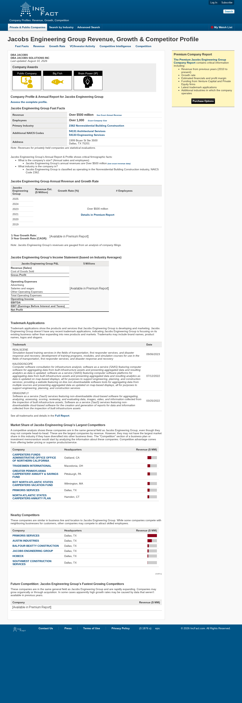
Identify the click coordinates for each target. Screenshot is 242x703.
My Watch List (223, 27)
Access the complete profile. (29, 101)
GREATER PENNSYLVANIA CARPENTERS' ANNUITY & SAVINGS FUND (35, 473)
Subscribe (226, 2)
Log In (213, 2)
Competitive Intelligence (115, 46)
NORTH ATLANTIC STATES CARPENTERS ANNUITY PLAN (31, 497)
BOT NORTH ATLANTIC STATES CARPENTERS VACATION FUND (32, 484)
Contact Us (46, 628)
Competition (143, 46)
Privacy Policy (121, 628)
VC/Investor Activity (82, 46)
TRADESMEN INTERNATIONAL (31, 465)
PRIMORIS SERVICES (25, 490)
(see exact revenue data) (119, 164)
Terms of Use (91, 628)
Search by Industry (61, 27)
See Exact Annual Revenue (109, 115)
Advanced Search (88, 27)
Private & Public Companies (27, 27)
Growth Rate (57, 46)
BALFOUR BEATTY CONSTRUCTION (35, 545)
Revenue (39, 46)
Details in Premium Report (97, 214)
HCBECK (18, 556)
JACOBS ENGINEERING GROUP (32, 550)
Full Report (62, 415)
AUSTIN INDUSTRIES (25, 540)
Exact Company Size (97, 121)
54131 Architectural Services (87, 131)
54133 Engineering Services (87, 134)
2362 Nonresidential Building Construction (96, 125)
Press (68, 628)
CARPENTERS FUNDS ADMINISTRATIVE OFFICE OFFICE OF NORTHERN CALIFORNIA (34, 457)
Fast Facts (22, 46)
